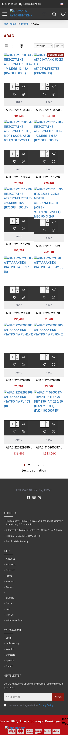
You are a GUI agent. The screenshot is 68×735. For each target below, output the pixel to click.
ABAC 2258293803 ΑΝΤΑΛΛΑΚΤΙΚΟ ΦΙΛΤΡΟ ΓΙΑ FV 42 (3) (19, 380)
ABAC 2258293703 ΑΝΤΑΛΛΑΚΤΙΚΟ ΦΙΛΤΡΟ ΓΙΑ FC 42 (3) (49, 313)
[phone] (40, 497)
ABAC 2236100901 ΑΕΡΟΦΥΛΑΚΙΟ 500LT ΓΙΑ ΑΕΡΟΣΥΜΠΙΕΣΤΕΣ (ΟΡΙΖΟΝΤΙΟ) (49, 110)
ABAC (18, 102)
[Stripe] (56, 731)
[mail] (34, 497)
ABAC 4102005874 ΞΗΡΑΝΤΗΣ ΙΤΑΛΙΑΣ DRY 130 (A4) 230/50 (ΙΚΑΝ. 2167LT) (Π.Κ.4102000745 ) (49, 447)
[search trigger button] (53, 14)
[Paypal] (47, 731)
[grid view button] (6, 46)
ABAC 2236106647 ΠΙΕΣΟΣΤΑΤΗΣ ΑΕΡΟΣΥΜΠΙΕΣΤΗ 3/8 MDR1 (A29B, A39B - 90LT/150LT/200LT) (19, 177)
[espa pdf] (15, 728)
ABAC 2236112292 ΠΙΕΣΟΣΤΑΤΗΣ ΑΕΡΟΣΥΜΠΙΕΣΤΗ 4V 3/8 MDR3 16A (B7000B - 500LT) (19, 244)
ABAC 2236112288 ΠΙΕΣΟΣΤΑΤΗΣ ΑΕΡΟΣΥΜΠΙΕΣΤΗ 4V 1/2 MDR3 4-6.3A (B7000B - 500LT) (49, 177)
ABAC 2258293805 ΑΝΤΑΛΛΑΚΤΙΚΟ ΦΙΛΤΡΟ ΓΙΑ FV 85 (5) (49, 380)
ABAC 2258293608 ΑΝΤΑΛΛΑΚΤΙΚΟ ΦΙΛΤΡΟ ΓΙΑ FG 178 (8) (19, 313)
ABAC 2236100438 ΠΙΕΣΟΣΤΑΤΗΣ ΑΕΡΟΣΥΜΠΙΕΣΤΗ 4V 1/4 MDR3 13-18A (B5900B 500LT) (19, 110)
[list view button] (14, 46)
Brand (24, 23)
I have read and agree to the (30, 705)
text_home (10, 23)
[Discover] (38, 731)
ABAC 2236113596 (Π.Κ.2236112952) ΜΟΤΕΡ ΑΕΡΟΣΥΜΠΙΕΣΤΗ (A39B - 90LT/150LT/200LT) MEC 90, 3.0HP (49, 246)
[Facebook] (28, 497)
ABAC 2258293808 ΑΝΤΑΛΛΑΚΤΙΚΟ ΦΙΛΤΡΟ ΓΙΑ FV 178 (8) (19, 447)
